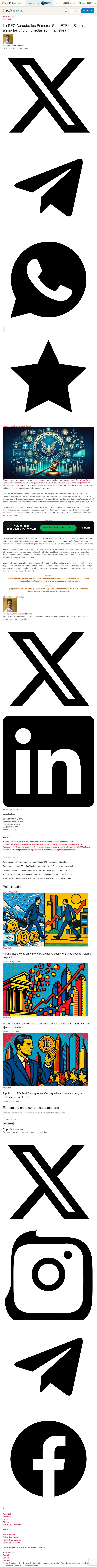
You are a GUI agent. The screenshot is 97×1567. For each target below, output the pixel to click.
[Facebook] (48, 1504)
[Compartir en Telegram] (48, 233)
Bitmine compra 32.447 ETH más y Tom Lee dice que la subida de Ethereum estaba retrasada (38, 866)
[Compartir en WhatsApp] (48, 325)
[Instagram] (48, 1319)
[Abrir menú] (66, 10)
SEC (22, 597)
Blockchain (7, 1516)
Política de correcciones (12, 1540)
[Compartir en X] (48, 140)
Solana (5, 824)
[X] (48, 714)
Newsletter (87, 11)
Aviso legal (7, 1560)
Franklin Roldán (13, 1566)
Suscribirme (8, 1123)
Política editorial (9, 1534)
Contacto (6, 1558)
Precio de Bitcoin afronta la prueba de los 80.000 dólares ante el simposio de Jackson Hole (37, 878)
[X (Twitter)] (48, 1227)
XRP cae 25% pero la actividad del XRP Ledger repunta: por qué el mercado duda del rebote (37, 874)
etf (9, 597)
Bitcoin (5, 597)
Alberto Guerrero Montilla (13, 45)
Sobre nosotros (8, 1552)
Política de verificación (11, 1537)
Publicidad (7, 1555)
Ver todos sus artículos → (12, 809)
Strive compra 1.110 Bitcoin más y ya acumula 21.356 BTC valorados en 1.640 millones (35, 862)
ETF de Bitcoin (15, 597)
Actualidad (12, 16)
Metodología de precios (11, 1542)
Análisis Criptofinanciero (12, 1524)
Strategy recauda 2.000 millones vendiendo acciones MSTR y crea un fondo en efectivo (35, 870)
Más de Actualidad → (11, 892)
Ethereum (6, 821)
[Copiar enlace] (4, 329)
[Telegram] (48, 1412)
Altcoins (6, 1522)
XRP (4, 829)
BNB (4, 827)
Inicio (5, 16)
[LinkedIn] (48, 806)
